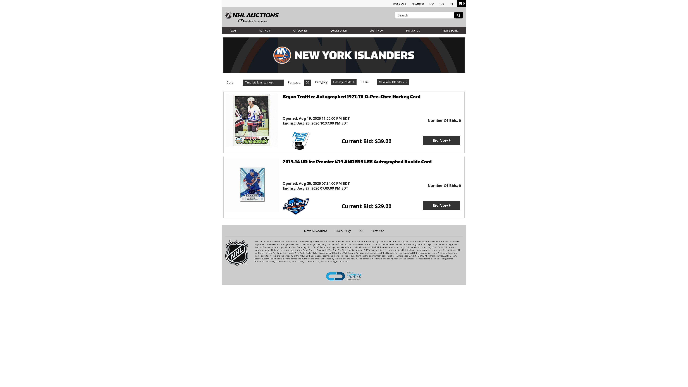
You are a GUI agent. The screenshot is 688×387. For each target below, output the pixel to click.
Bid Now (440, 140)
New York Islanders (391, 82)
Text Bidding (451, 30)
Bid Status (413, 30)
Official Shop (399, 3)
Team (232, 30)
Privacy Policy (343, 231)
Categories (300, 30)
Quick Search (338, 30)
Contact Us (377, 231)
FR (451, 3)
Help (442, 3)
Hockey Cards (342, 82)
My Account (418, 3)
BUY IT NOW (376, 30)
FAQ (431, 3)
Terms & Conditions (315, 231)
